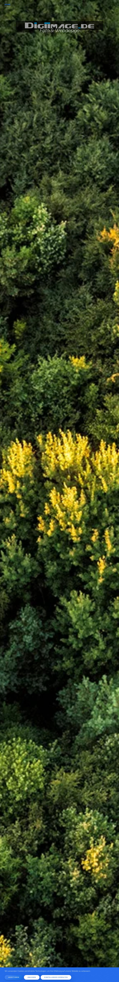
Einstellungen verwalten (56, 977)
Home (8, 4)
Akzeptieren (13, 977)
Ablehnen (32, 977)
